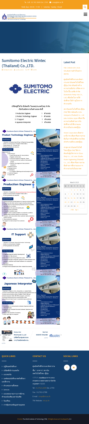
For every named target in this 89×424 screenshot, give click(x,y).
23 (74, 202)
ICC (70, 419)
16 (74, 198)
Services (6, 390)
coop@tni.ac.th (57, 2)
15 (71, 198)
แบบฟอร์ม (7, 374)
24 (78, 202)
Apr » (77, 210)
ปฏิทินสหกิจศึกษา (10, 366)
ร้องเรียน (7, 401)
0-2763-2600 (41, 388)
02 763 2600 (36, 2)
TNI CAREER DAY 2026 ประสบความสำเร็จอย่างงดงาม (72, 71)
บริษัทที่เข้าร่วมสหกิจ (11, 370)
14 (68, 198)
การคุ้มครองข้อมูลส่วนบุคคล (14, 405)
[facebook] (67, 367)
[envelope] (74, 367)
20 (65, 202)
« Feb (72, 210)
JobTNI (35, 70)
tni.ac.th (46, 400)
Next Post (42, 333)
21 (68, 202)
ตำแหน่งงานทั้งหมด (11, 385)
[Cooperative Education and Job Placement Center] (19, 17)
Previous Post (21, 336)
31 (77, 206)
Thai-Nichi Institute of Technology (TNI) (35, 419)
